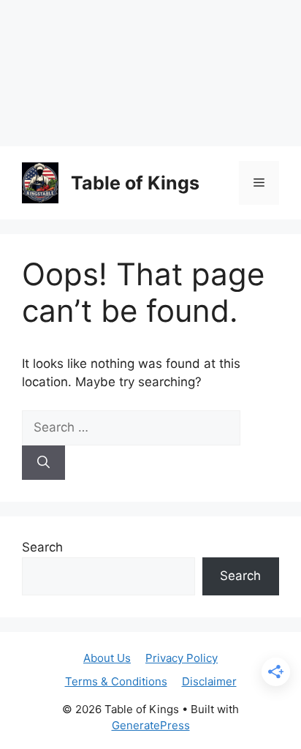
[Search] (43, 463)
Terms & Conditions (116, 681)
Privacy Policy (181, 658)
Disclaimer (209, 681)
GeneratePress (151, 725)
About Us (107, 658)
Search (42, 547)
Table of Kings (135, 183)
